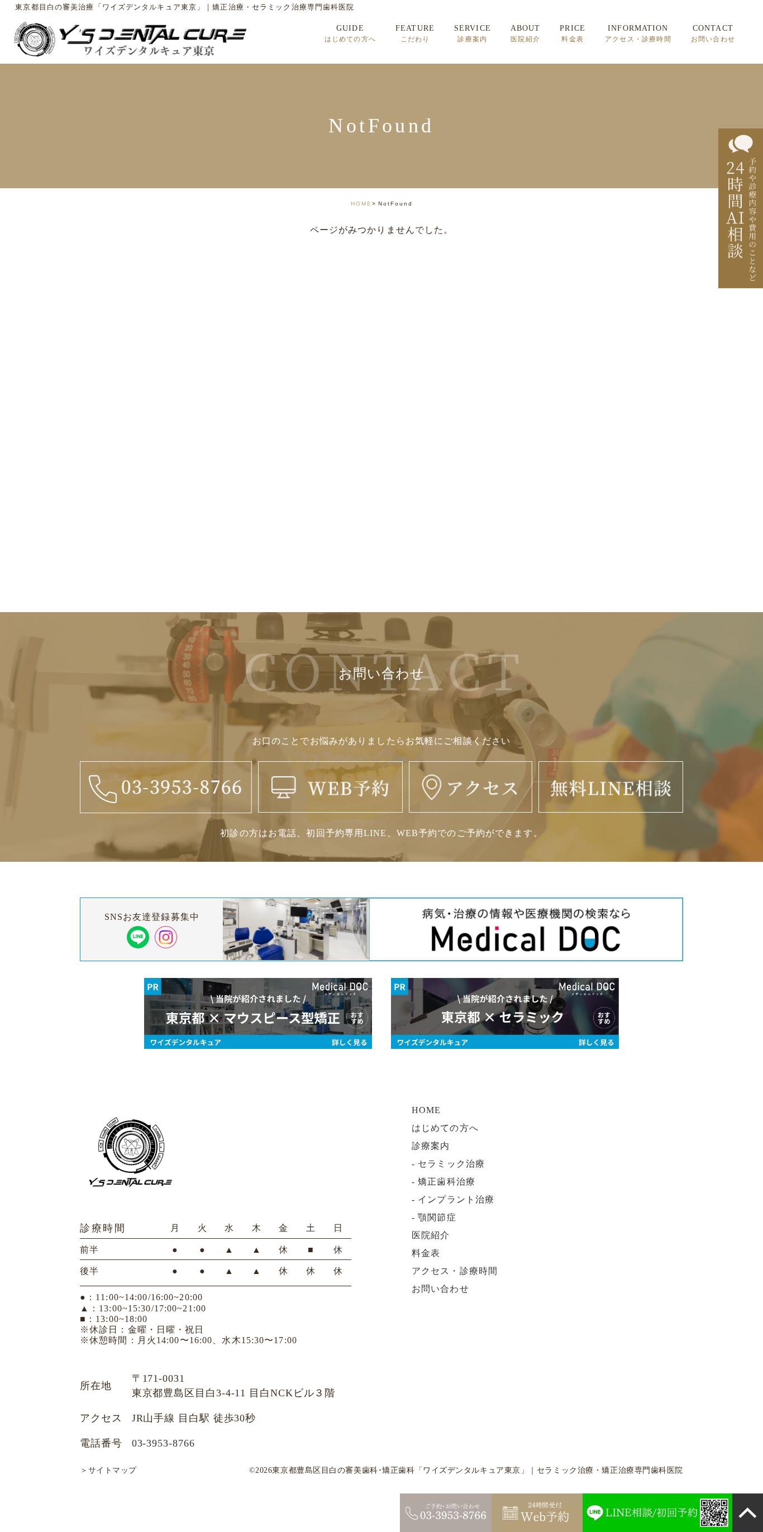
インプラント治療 (456, 1199)
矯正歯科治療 (446, 1181)
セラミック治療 (451, 1163)
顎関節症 (437, 1217)
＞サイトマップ (108, 1470)
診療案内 (431, 1146)
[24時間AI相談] (740, 208)
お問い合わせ (440, 1289)
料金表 (426, 1253)
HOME (361, 204)
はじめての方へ (445, 1128)
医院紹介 (431, 1235)
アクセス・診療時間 (455, 1271)
